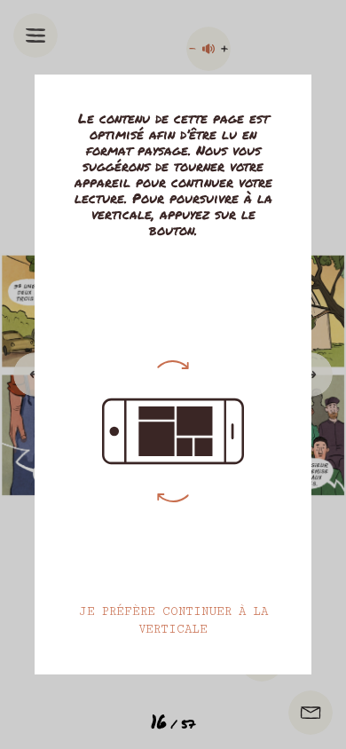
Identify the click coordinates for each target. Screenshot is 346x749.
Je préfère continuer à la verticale (173, 620)
